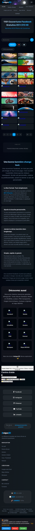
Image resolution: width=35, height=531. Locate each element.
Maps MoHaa (22, 10)
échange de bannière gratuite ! (21, 426)
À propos (4, 486)
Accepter (23, 528)
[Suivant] (30, 134)
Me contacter (5, 483)
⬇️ (24, 44)
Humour (15, 10)
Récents (12, 44)
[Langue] (31, 2)
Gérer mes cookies (8, 509)
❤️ (19, 44)
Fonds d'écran (12, 7)
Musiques (29, 10)
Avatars (21, 7)
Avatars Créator (6, 455)
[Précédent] (4, 134)
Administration (23, 512)
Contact (17, 13)
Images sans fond (8, 10)
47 (27, 134)
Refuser (15, 528)
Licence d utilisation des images (17, 511)
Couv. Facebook (29, 6)
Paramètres (6, 528)
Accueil (3, 6)
